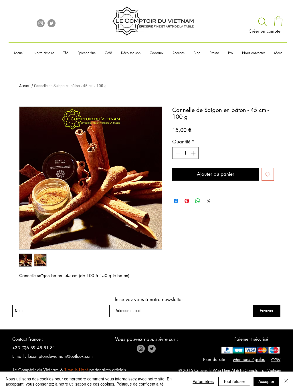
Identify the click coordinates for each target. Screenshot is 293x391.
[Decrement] (177, 153)
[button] (278, 21)
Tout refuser (234, 381)
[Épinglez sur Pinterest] (186, 201)
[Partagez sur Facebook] (176, 201)
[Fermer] (286, 381)
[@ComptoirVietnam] (51, 23)
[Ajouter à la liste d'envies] (268, 174)
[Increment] (193, 153)
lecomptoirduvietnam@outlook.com (60, 356)
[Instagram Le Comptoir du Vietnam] (41, 23)
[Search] (262, 21)
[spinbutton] (185, 153)
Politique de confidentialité (140, 384)
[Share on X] (208, 201)
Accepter (266, 381)
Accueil (24, 85)
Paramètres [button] (203, 381)
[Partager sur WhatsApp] (197, 201)
